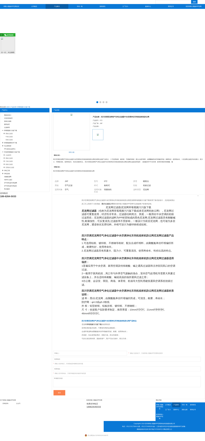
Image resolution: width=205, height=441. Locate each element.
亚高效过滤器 (10, 167)
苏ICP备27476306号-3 (156, 429)
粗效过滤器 (9, 164)
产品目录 (13, 107)
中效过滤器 (9, 136)
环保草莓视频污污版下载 (12, 152)
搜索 (194, 2)
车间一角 (80, 6)
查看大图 (71, 152)
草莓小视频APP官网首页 (11, 6)
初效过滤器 (9, 140)
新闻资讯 (102, 6)
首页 (7, 107)
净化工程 (7, 170)
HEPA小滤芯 (8, 180)
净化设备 (7, 173)
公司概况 (34, 6)
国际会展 (184, 409)
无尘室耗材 (7, 146)
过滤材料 (7, 127)
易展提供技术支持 (142, 429)
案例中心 (148, 6)
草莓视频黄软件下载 (10, 143)
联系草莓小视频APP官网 (193, 6)
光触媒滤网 (7, 177)
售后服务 (7, 189)
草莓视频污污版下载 (23, 107)
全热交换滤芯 (8, 118)
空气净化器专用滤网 (10, 183)
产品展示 (57, 6)
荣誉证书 (171, 6)
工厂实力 (125, 6)
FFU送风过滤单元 (9, 149)
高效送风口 (7, 115)
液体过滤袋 (7, 121)
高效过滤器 (9, 133)
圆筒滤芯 (7, 124)
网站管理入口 (167, 429)
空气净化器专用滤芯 (10, 186)
